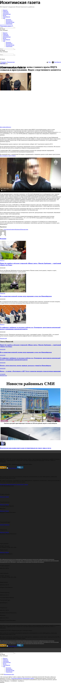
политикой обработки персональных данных (22, 678)
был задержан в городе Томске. (8, 155)
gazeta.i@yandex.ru (4, 524)
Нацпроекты (9, 20)
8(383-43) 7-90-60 (4, 496)
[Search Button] (14, 49)
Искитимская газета (9, 674)
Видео (4, 15)
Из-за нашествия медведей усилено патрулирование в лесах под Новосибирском (26, 296)
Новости (5, 10)
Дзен (49, 62)
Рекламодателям (10, 22)
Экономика (6, 12)
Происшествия (6, 14)
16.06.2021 (2, 63)
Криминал (3, 62)
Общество (5, 11)
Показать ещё (3, 338)
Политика (8, 19)
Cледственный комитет (9, 229)
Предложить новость (6, 26)
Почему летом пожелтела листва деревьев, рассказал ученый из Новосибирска (25, 365)
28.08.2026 (2, 349)
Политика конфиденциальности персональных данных (14, 484)
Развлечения (9, 23)
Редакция (3, 238)
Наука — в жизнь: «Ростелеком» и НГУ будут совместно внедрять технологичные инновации (30, 371)
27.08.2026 (2, 374)
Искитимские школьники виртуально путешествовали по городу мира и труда (25, 448)
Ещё (4, 18)
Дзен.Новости (6, 16)
